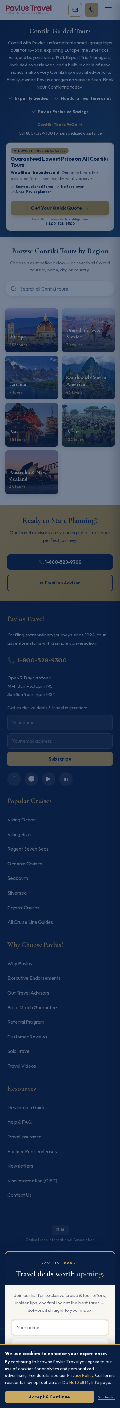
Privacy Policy (80, 1375)
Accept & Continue (49, 1397)
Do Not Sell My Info (80, 1382)
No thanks (106, 1397)
